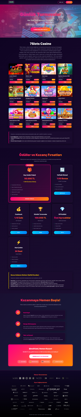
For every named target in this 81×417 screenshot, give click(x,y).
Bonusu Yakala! (29, 198)
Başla (18, 265)
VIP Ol (62, 232)
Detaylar (62, 193)
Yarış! (40, 232)
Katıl (18, 232)
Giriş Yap (61, 2)
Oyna (16, 82)
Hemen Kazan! (40, 30)
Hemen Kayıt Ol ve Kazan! (40, 356)
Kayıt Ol (69, 2)
